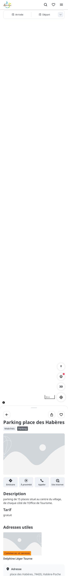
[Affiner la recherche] (60, 14)
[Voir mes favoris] (53, 5)
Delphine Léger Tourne (17, 558)
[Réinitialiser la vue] (61, 366)
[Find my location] (61, 397)
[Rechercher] (45, 4)
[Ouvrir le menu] (61, 4)
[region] (34, 209)
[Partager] (51, 414)
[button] (34, 14)
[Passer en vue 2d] (61, 386)
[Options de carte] (61, 376)
